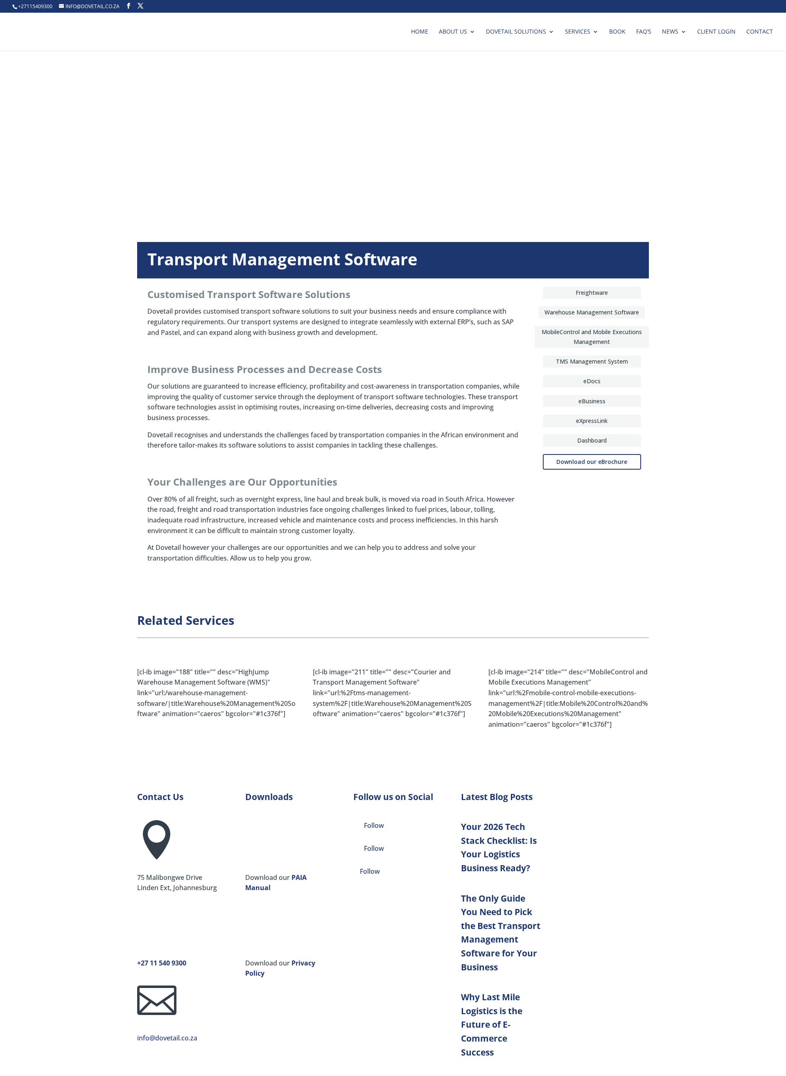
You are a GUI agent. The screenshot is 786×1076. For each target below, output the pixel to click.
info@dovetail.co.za (167, 1037)
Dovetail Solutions (516, 32)
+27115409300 (35, 6)
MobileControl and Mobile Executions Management (592, 337)
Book (617, 32)
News (670, 32)
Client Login (716, 32)
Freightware (592, 292)
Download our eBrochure (591, 462)
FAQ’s (643, 32)
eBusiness (591, 401)
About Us (453, 32)
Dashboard (592, 440)
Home (419, 32)
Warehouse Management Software (591, 312)
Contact (759, 32)
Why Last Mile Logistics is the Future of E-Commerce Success (491, 1024)
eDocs (592, 381)
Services (577, 32)
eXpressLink (592, 421)
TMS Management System (592, 361)
